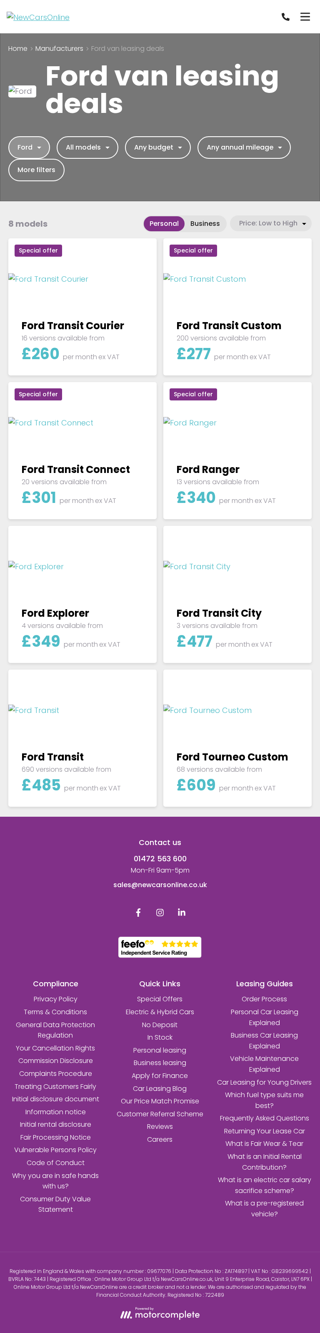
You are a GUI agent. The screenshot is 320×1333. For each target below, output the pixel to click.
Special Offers (159, 999)
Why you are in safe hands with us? (55, 1181)
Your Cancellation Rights (55, 1048)
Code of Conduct (56, 1163)
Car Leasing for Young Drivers (264, 1082)
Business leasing (160, 1063)
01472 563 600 (160, 858)
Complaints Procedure (55, 1073)
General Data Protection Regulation (55, 1030)
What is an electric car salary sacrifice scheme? (264, 1185)
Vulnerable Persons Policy (55, 1150)
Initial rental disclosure (55, 1124)
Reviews (160, 1126)
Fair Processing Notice (55, 1137)
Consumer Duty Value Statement (55, 1204)
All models (83, 147)
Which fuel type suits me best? (264, 1100)
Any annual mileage (240, 147)
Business (205, 223)
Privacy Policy (56, 999)
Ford (25, 147)
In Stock (160, 1037)
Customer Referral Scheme (160, 1114)
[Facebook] (138, 914)
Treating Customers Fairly (55, 1086)
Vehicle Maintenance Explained (264, 1064)
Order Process (264, 999)
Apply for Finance (160, 1075)
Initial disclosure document (55, 1099)
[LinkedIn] (181, 914)
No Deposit (160, 1025)
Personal (164, 223)
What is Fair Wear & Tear (264, 1143)
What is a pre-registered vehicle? (264, 1208)
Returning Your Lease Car (264, 1131)
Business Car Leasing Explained (264, 1040)
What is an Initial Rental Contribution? (265, 1162)
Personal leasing (159, 1050)
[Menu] (305, 16)
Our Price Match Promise (160, 1101)
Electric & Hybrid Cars (160, 1012)
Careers (159, 1139)
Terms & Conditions (55, 1012)
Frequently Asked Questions (264, 1118)
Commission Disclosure (55, 1060)
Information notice (55, 1112)
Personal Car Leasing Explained (264, 1017)
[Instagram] (160, 914)
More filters (36, 170)
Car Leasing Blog (160, 1088)
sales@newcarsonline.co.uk (160, 885)
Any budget (153, 147)
